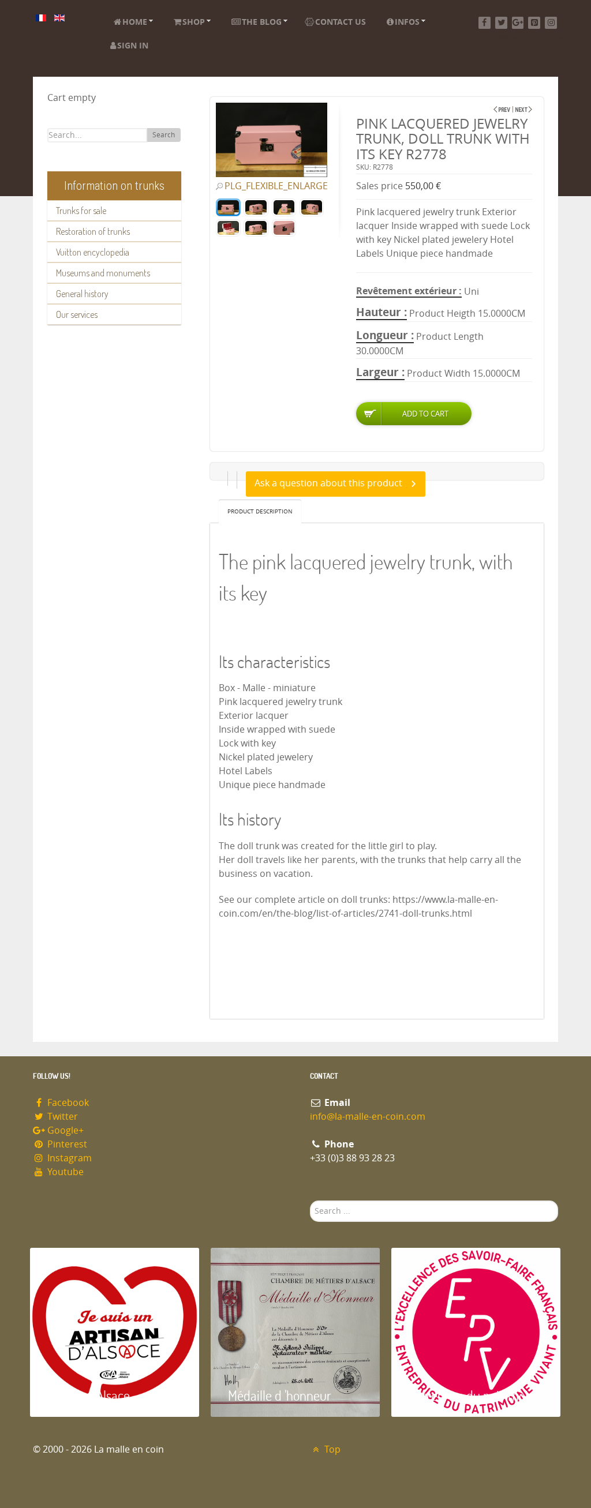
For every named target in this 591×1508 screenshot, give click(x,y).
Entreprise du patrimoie (471, 1395)
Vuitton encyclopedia (92, 252)
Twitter (61, 1116)
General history (82, 293)
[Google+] (518, 23)
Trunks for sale (81, 210)
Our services (77, 314)
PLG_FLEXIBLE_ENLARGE (276, 186)
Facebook (67, 1102)
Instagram (68, 1158)
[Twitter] (501, 23)
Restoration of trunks (93, 231)
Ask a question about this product (328, 483)
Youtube (64, 1171)
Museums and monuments (103, 273)
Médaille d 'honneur (279, 1395)
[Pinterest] (534, 23)
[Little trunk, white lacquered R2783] (501, 109)
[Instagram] (551, 23)
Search (163, 135)
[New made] (523, 109)
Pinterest (66, 1144)
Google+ (64, 1130)
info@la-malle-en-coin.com (367, 1116)
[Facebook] (484, 23)
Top (331, 1449)
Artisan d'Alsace (88, 1395)
